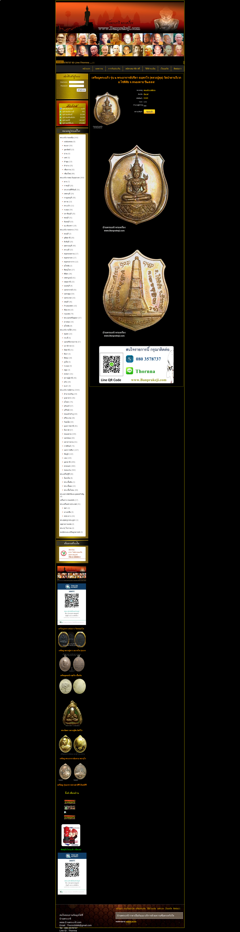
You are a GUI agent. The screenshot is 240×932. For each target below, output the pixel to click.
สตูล (64, 370)
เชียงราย (66, 170)
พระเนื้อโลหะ (68, 490)
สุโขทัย (66, 266)
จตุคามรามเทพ (65, 524)
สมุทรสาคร (67, 258)
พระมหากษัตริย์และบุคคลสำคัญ (72, 494)
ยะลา (65, 386)
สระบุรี (65, 250)
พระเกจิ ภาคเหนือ (67, 138)
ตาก (64, 182)
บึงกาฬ (65, 430)
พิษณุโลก (66, 270)
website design (131, 921)
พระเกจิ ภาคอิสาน (67, 390)
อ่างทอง (66, 322)
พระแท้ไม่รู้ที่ (65, 474)
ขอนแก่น (66, 470)
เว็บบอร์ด (164, 69)
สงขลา (65, 374)
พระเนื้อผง (67, 486)
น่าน (65, 154)
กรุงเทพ (66, 314)
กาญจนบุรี (67, 198)
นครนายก (67, 298)
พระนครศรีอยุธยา (70, 318)
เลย (64, 458)
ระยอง (65, 210)
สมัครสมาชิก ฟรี (133, 69)
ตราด (65, 202)
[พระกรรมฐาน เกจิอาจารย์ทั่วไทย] (69, 809)
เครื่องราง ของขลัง (67, 500)
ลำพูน (65, 162)
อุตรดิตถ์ (66, 150)
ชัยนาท (66, 310)
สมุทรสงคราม (68, 254)
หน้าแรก (86, 69)
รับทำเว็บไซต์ (72, 899)
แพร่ (64, 158)
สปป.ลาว (66, 516)
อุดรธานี (66, 462)
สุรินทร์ (66, 406)
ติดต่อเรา (178, 69)
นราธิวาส (67, 346)
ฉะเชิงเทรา (67, 226)
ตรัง (64, 382)
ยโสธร (65, 402)
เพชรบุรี (66, 194)
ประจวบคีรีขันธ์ (69, 190)
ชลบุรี (65, 218)
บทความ (99, 69)
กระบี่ (65, 338)
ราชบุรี (65, 186)
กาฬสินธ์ (66, 446)
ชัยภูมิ (65, 454)
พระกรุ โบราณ (65, 528)
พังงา (65, 354)
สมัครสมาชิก (141, 908)
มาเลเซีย (66, 512)
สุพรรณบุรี (67, 246)
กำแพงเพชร (67, 306)
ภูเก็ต (65, 362)
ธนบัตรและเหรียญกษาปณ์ (70, 532)
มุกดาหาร (66, 398)
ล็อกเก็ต (66, 478)
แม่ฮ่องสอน (67, 142)
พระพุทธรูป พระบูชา (68, 520)
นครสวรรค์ (67, 290)
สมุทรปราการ (68, 262)
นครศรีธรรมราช (69, 342)
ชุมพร (65, 334)
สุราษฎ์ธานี (67, 378)
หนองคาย (66, 434)
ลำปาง (65, 166)
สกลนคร (66, 466)
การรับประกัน (114, 69)
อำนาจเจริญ (67, 394)
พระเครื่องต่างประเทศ (68, 504)
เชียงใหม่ (66, 174)
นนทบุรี (66, 286)
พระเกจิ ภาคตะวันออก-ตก (70, 178)
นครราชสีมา (68, 450)
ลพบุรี (65, 302)
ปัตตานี (66, 350)
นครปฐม (66, 294)
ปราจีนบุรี (67, 214)
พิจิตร (65, 274)
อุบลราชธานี (68, 426)
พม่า (64, 508)
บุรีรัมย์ (65, 410)
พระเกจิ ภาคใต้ (66, 330)
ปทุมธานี (66, 282)
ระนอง (65, 366)
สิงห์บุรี (65, 242)
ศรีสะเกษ (66, 418)
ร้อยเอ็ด (66, 422)
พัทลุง (65, 358)
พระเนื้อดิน (67, 482)
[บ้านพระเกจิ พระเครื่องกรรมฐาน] (69, 803)
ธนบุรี (65, 234)
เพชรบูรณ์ (67, 278)
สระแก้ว (66, 206)
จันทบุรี (66, 222)
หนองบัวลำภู (68, 414)
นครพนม (66, 438)
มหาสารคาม (68, 442)
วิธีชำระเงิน (150, 69)
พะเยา (65, 146)
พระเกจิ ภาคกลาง (67, 230)
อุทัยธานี (66, 238)
